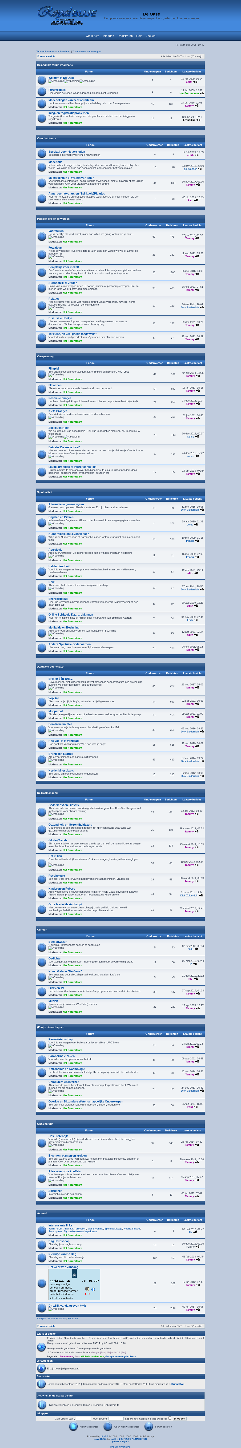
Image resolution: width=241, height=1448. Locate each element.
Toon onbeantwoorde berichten (53, 51)
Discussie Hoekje (60, 318)
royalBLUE (100, 1439)
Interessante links (60, 1225)
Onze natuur (45, 1123)
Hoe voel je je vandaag (63, 741)
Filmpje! (53, 368)
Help (139, 36)
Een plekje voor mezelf (63, 267)
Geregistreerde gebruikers (120, 1356)
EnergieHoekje (58, 599)
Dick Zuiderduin (190, 307)
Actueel (42, 1213)
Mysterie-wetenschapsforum (80, 1231)
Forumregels (57, 89)
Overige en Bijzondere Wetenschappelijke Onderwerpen (85, 1101)
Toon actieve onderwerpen (86, 51)
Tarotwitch (80, 1228)
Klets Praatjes (58, 411)
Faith (190, 620)
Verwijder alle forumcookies (51, 1318)
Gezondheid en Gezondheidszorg (70, 824)
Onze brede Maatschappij (65, 904)
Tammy (189, 105)
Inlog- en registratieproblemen (68, 113)
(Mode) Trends (58, 840)
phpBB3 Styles (120, 1441)
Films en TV (56, 988)
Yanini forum (55, 1228)
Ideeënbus (55, 162)
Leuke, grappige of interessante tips (72, 467)
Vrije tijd (53, 698)
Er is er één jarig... (60, 678)
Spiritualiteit (44, 492)
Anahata (68, 1228)
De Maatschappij (47, 793)
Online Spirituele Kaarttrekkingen (70, 614)
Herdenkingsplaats (61, 770)
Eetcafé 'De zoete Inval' (64, 447)
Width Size (92, 36)
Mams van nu (95, 1228)
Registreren (125, 36)
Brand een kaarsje (60, 754)
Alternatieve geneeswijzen (66, 504)
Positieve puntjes (60, 398)
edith (189, 81)
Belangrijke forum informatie (55, 65)
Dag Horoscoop (58, 1241)
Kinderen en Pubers (61, 888)
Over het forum (46, 138)
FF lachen (54, 385)
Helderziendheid (59, 566)
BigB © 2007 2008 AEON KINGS (129, 1439)
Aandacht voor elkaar (50, 666)
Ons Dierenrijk (58, 1136)
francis (190, 436)
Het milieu (55, 856)
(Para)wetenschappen (50, 1027)
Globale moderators (92, 1356)
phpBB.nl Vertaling (120, 1446)
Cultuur (42, 929)
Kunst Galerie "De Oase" (65, 971)
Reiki (51, 582)
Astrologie (55, 549)
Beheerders (66, 1356)
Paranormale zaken (61, 1056)
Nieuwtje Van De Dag (62, 1254)
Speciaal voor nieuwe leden (66, 151)
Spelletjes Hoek (58, 428)
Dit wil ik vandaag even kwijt (67, 1305)
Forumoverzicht (46, 56)
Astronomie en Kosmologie (66, 1069)
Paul (190, 200)
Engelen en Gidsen (60, 517)
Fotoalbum (55, 247)
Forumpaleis (55, 1231)
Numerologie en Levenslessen (68, 534)
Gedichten (55, 958)
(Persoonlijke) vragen (62, 283)
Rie (190, 964)
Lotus (190, 524)
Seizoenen (55, 1191)
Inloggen (108, 36)
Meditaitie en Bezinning (63, 627)
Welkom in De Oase (61, 78)
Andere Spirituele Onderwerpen (69, 644)
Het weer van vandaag (63, 1267)
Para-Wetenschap (60, 1039)
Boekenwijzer (57, 941)
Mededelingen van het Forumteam (71, 100)
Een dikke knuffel (60, 724)
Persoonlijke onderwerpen (53, 218)
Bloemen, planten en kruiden (67, 1155)
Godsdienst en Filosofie (64, 805)
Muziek (53, 1001)
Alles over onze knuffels (64, 1171)
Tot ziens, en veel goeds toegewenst (72, 334)
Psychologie (56, 875)
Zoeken (151, 36)
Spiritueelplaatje (113, 1228)
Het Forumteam (189, 93)
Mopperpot (55, 711)
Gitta (190, 949)
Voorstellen (56, 231)
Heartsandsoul (132, 1228)
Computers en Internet (63, 1082)
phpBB (104, 1436)
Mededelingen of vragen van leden (71, 177)
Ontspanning (45, 356)
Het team (73, 1318)
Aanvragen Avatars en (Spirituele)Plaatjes (76, 193)
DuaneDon (178, 1384)
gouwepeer (190, 168)
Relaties (54, 298)
